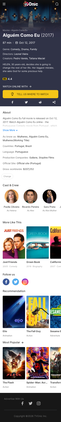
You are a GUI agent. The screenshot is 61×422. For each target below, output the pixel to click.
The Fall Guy (33, 331)
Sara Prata (49, 206)
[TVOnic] (30, 4)
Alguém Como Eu (19, 30)
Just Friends (10, 262)
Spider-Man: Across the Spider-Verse (37, 382)
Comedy (15, 49)
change (7, 176)
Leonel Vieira (21, 53)
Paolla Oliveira (11, 206)
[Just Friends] (14, 242)
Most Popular (11, 342)
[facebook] (6, 284)
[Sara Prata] (49, 196)
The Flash (8, 382)
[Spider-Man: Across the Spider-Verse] (37, 363)
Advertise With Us (14, 398)
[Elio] (14, 312)
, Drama (24, 49)
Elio (5, 331)
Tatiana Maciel (37, 58)
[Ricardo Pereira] (30, 196)
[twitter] (15, 284)
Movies (6, 30)
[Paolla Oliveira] (11, 196)
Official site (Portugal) (29, 163)
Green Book (33, 262)
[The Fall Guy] (37, 312)
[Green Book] (37, 242)
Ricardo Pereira (30, 206)
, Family (33, 49)
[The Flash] (14, 363)
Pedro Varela (21, 58)
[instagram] (25, 284)
